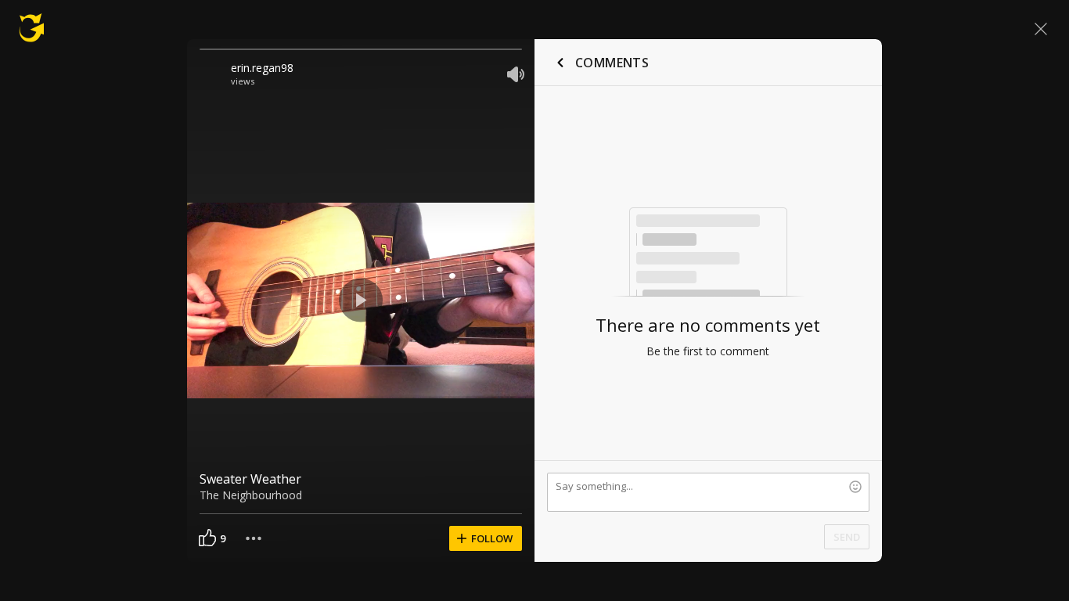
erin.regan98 (262, 67)
